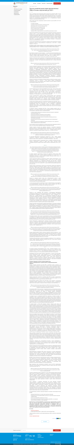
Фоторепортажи (16, 11)
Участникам (39, 3)
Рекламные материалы (17, 10)
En (60, 0)
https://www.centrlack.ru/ (35, 410)
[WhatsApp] (59, 418)
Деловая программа (49, 3)
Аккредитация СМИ (16, 14)
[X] (57, 418)
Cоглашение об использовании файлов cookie (43, 444)
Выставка (34, 3)
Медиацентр (15, 6)
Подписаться (57, 430)
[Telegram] (60, 418)
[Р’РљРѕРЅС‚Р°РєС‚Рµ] (56, 418)
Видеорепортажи (16, 13)
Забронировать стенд (57, 3)
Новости (15, 7)
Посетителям (44, 3)
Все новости (45, 421)
